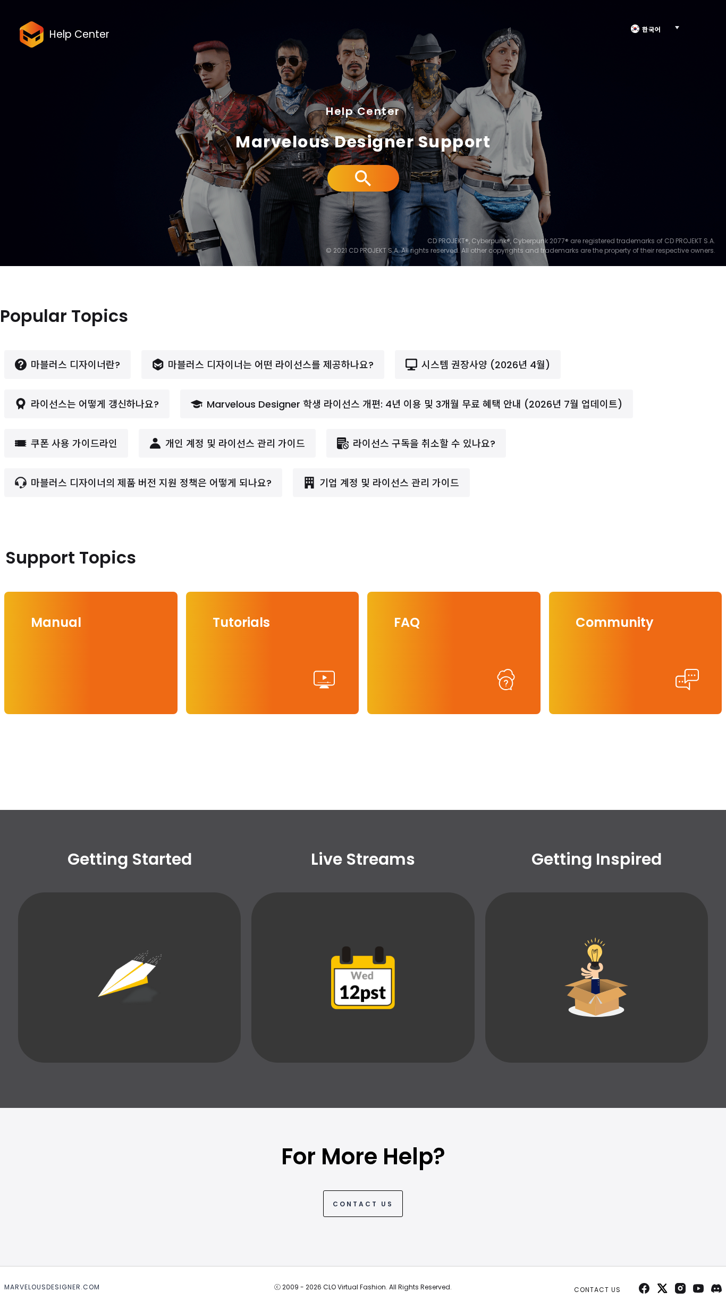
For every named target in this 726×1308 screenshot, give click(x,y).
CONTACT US (363, 1203)
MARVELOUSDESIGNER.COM (52, 1287)
